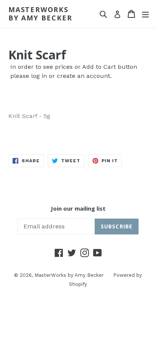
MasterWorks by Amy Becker (40, 14)
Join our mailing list (78, 208)
